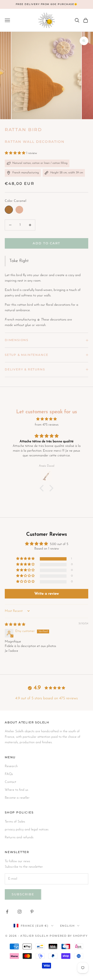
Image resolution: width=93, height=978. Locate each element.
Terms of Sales (15, 821)
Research (11, 766)
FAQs (9, 774)
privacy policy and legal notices (26, 829)
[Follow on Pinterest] (32, 911)
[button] (15, 153)
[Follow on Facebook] (7, 911)
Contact (10, 782)
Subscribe (23, 894)
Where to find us (16, 790)
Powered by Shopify (69, 935)
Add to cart (46, 243)
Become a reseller (17, 798)
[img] (46, 419)
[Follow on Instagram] (19, 911)
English (67, 925)
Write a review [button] (46, 594)
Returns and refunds (19, 837)
